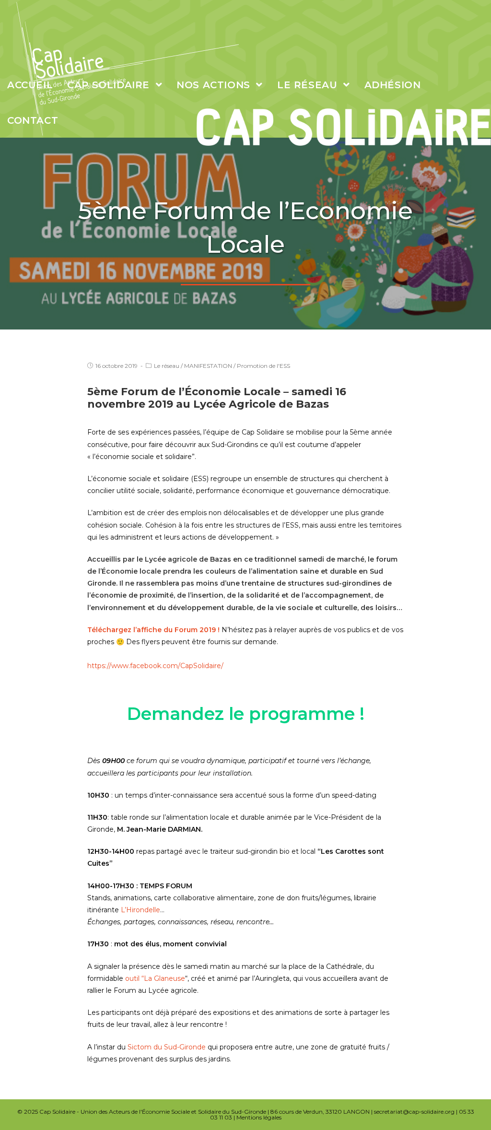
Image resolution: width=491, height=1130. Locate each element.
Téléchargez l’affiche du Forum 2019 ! (153, 629)
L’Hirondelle (140, 910)
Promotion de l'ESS (263, 365)
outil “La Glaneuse (155, 978)
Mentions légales (258, 1117)
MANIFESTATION (208, 365)
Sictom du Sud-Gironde (167, 1047)
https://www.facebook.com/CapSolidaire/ (155, 665)
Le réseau (166, 365)
